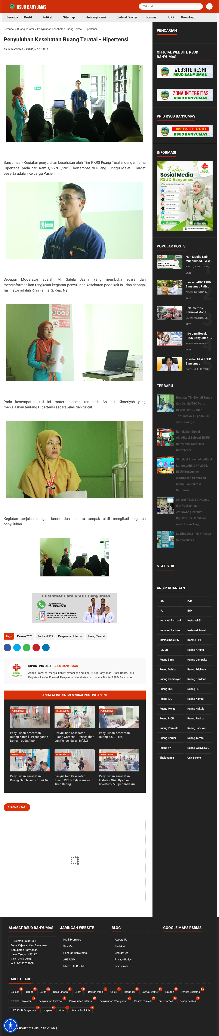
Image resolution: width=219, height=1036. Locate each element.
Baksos (16, 991)
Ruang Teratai (25, 29)
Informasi (130, 991)
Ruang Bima (167, 659)
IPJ (161, 610)
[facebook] (7, 647)
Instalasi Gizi (195, 620)
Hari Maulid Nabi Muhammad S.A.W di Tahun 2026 (198, 259)
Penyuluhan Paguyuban (114, 1000)
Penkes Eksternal (192, 991)
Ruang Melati (167, 708)
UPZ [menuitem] (171, 17)
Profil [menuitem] (28, 17)
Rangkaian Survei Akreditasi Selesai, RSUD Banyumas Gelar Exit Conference (193, 441)
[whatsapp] (26, 647)
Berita (44, 991)
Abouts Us (121, 939)
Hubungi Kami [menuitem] (96, 17)
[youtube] (208, 1029)
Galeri (114, 991)
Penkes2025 (24, 636)
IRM (189, 610)
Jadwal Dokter (151, 991)
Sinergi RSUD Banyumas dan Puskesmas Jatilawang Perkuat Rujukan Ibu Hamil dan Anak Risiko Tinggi (192, 512)
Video (63, 1009)
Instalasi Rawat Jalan (199, 630)
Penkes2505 (45, 636)
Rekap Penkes (189, 1000)
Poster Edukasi (144, 1000)
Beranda (9, 29)
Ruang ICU (166, 698)
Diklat (79, 991)
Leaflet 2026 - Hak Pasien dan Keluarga (193, 537)
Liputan (170, 991)
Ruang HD (193, 689)
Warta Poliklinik (82, 1009)
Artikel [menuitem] (47, 17)
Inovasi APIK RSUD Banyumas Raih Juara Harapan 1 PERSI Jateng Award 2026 (198, 285)
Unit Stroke (194, 757)
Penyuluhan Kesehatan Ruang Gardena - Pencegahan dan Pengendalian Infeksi (74, 736)
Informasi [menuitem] (150, 17)
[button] (10, 1025)
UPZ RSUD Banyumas (24, 1009)
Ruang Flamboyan (170, 679)
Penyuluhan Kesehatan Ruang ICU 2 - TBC (114, 734)
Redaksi (120, 946)
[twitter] (17, 647)
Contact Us (121, 952)
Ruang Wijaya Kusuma (199, 747)
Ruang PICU (167, 718)
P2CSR (164, 649)
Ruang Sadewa (196, 728)
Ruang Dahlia (168, 669)
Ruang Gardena (196, 679)
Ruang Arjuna (195, 649)
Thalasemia (167, 757)
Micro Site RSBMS (74, 966)
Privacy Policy (123, 959)
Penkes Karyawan (22, 1000)
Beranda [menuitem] (12, 17)
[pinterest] (36, 647)
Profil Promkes (72, 939)
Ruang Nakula (195, 708)
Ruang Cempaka (197, 659)
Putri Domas (166, 1000)
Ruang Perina (195, 718)
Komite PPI (194, 640)
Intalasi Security (169, 640)
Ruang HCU (166, 689)
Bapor (30, 991)
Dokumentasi (97, 991)
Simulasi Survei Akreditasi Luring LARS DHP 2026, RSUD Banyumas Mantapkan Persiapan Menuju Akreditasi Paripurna (194, 475)
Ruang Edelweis (197, 669)
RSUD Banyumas (46, 1028)
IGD (189, 600)
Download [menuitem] (188, 17)
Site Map (68, 946)
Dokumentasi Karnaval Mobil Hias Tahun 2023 (197, 310)
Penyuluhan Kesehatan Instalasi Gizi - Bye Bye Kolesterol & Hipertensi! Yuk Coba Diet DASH (117, 780)
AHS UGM (69, 959)
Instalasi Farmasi (170, 620)
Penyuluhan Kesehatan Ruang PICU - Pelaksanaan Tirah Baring (72, 780)
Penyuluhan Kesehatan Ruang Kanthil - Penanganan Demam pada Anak (29, 736)
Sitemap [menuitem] (69, 17)
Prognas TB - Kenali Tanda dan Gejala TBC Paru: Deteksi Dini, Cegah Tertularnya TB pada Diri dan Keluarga (194, 410)
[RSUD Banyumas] (28, 9)
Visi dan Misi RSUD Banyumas (198, 361)
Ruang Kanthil (195, 698)
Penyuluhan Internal (70, 636)
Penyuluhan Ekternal (51, 1000)
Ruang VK (165, 747)
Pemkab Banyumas (75, 952)
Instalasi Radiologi (171, 630)
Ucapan (48, 1009)
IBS (162, 600)
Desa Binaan (61, 991)
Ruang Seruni (168, 738)
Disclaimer (121, 966)
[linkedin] (46, 647)
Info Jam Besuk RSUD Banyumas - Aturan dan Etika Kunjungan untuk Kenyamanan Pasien (198, 336)
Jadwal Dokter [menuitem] (127, 17)
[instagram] (202, 1029)
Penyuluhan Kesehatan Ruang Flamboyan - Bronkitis (29, 778)
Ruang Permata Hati (172, 728)
